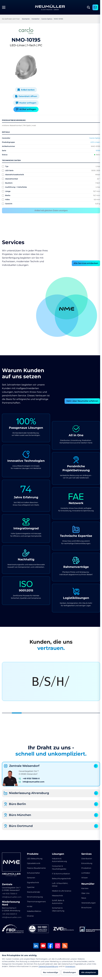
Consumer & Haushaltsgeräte (58, 867)
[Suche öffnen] (88, 7)
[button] (56, 315)
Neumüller (86, 884)
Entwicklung (85, 863)
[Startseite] (50, 7)
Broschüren (85, 907)
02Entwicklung (64, 286)
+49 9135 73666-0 (31, 779)
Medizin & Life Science (57, 892)
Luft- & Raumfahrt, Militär (59, 884)
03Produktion (87, 319)
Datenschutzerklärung (48, 966)
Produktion (85, 868)
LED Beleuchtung (34, 858)
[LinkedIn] (35, 946)
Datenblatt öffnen (27, 96)
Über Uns (84, 893)
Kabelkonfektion (33, 911)
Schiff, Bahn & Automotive (57, 904)
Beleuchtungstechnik (60, 878)
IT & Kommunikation (60, 874)
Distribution (85, 858)
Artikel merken (27, 90)
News (82, 898)
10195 (96, 150)
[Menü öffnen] (4, 7)
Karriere (83, 888)
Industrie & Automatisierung (58, 859)
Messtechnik (56, 898)
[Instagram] (56, 946)
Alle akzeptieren (88, 972)
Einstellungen (69, 972)
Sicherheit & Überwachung (57, 912)
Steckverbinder (33, 892)
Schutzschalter (32, 873)
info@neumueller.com (33, 782)
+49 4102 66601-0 (9, 914)
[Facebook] (49, 946)
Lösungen (57, 854)
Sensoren (30, 878)
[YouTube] (42, 946)
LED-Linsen (93, 142)
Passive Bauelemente (35, 868)
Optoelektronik (33, 863)
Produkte (32, 854)
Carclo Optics (92, 138)
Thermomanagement (35, 901)
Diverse (29, 916)
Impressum (70, 966)
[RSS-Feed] (64, 946)
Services (85, 854)
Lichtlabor (84, 873)
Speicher (30, 887)
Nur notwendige (50, 972)
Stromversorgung (34, 897)
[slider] (50, 713)
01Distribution (45, 319)
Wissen (83, 878)
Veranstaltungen (87, 903)
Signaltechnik (32, 882)
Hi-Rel (29, 906)
